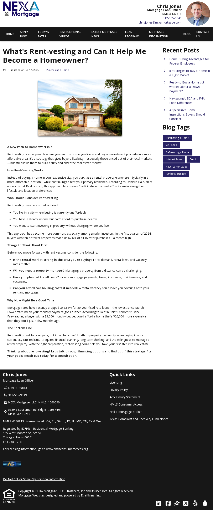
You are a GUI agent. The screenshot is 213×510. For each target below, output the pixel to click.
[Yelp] (195, 503)
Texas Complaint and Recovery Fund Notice (138, 419)
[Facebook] (168, 503)
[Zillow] (177, 503)
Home (10, 34)
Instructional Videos (70, 34)
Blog (187, 34)
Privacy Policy (118, 390)
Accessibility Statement (124, 397)
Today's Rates (43, 34)
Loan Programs (132, 34)
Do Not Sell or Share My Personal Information (34, 479)
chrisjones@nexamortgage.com (160, 22)
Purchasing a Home (57, 69)
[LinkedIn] (158, 503)
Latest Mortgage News (104, 34)
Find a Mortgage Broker (125, 412)
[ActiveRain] (205, 503)
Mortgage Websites (32, 495)
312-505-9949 (172, 18)
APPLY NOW (24, 34)
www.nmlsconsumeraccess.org (67, 449)
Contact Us (202, 34)
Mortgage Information (158, 34)
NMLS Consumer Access (126, 404)
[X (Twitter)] (185, 503)
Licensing (115, 382)
